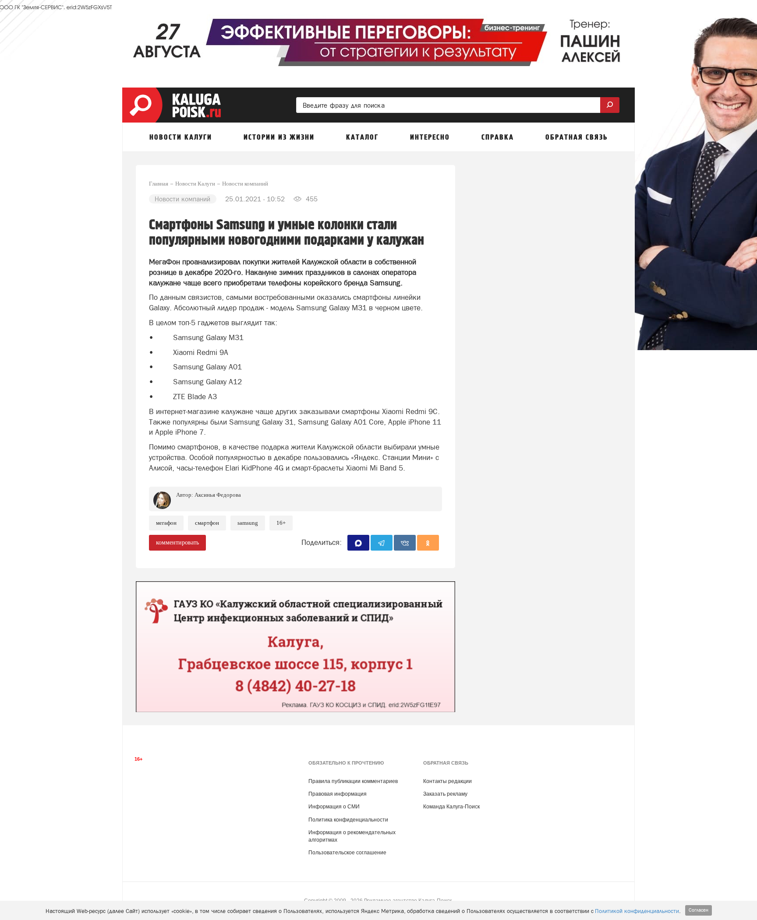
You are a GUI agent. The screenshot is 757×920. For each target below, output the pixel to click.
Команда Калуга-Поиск (451, 807)
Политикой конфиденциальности (637, 911)
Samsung (247, 523)
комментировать (177, 542)
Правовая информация (337, 794)
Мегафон (166, 523)
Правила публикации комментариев (353, 781)
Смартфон (207, 523)
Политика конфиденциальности (348, 820)
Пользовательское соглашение (347, 853)
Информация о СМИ (334, 807)
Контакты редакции (447, 781)
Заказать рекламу (445, 794)
